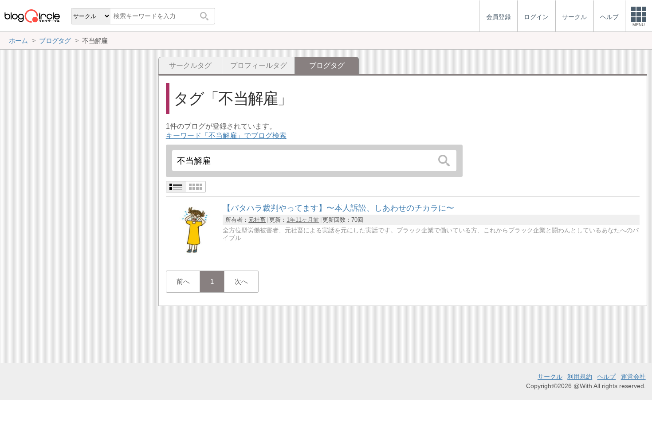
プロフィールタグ (258, 65)
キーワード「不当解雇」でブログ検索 (226, 135)
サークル (550, 376)
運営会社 (633, 376)
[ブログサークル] (32, 15)
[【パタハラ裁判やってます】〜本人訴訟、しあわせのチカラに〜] (192, 254)
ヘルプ (606, 376)
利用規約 (579, 376)
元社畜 (257, 219)
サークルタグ (190, 65)
